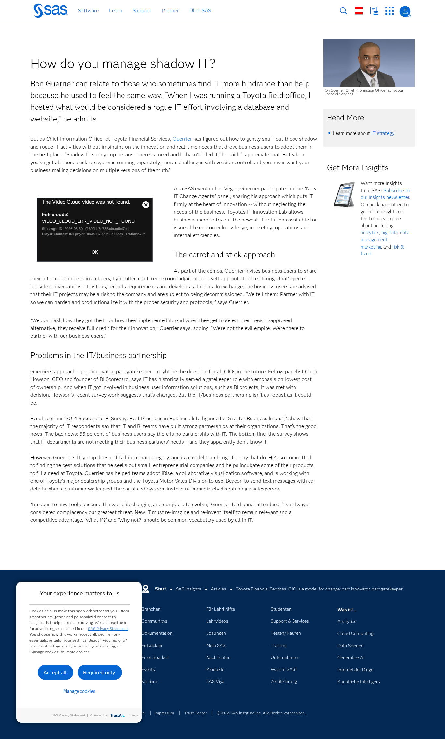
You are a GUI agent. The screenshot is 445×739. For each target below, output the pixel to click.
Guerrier (182, 139)
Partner (170, 10)
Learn (115, 10)
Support (142, 10)
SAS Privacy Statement (108, 628)
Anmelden (405, 11)
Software (88, 10)
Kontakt (374, 11)
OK (95, 252)
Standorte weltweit (359, 11)
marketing (371, 247)
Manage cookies (79, 691)
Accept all (55, 672)
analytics (370, 232)
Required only (99, 672)
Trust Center (195, 712)
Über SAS (200, 10)
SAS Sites (389, 11)
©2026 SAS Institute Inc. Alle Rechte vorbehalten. (261, 712)
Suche (343, 11)
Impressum (164, 712)
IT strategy (383, 133)
